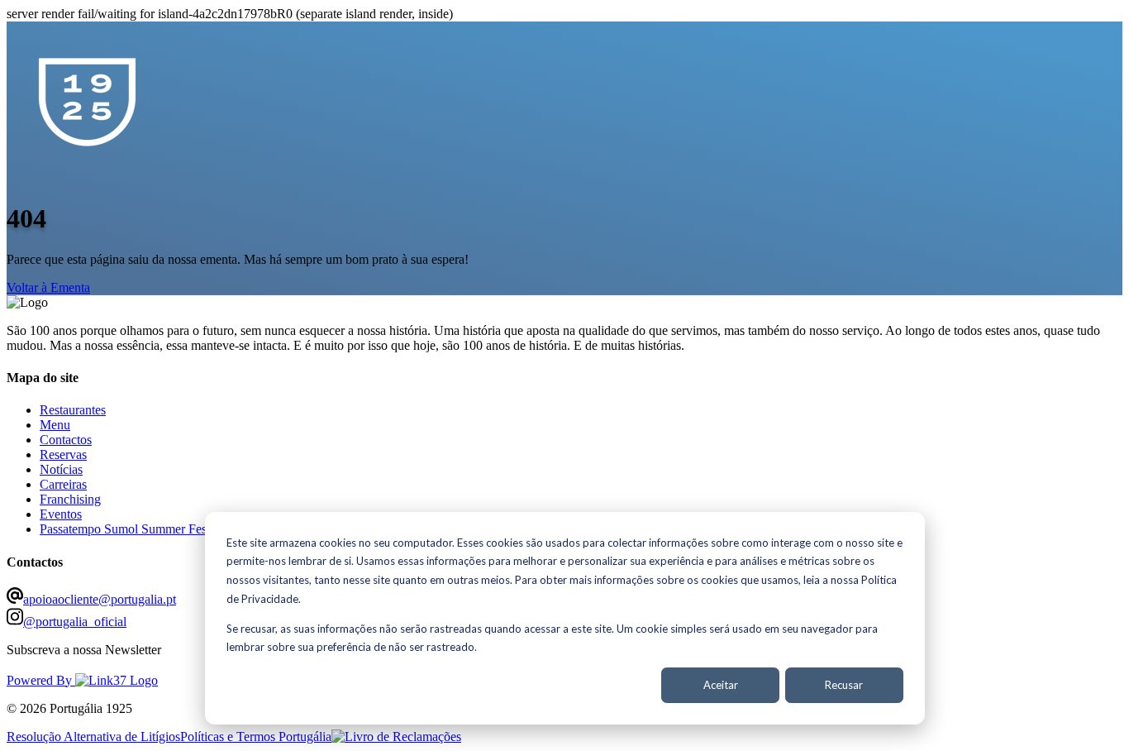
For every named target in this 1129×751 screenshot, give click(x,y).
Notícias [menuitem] (61, 469)
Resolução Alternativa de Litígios (93, 736)
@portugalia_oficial (74, 622)
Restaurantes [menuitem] (73, 410)
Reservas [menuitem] (63, 454)
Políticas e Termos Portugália (255, 736)
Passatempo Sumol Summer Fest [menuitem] (125, 529)
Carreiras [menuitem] (63, 484)
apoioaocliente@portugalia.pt (99, 599)
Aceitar (720, 684)
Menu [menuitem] (55, 425)
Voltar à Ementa (48, 287)
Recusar (844, 684)
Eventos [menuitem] (61, 514)
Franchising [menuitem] (70, 499)
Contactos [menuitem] (66, 440)
